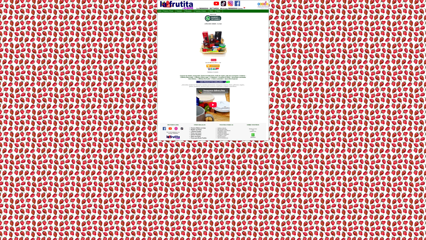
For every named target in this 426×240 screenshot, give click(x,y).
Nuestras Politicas (221, 136)
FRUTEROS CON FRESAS (223, 130)
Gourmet (179, 11)
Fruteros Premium (196, 134)
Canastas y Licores (200, 11)
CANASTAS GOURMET (223, 134)
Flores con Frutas (196, 136)
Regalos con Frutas (196, 129)
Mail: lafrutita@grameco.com (173, 132)
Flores (211, 11)
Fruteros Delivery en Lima (198, 128)
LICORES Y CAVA (221, 135)
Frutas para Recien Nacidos (199, 138)
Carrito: (240, 8)
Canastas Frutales (196, 131)
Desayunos (188, 11)
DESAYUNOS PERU (222, 129)
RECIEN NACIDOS (222, 133)
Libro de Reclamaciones (222, 138)
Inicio (159, 11)
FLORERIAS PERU (222, 131)
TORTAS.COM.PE (221, 128)
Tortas (218, 11)
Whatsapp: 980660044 (173, 133)
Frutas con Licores (196, 133)
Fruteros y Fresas (168, 11)
